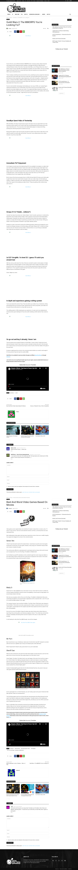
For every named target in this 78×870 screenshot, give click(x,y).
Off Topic (37, 434)
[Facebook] (65, 1)
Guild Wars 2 (12, 392)
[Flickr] (59, 860)
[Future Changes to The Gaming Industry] (13, 430)
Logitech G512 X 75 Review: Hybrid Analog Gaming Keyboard (61, 31)
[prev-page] (7, 440)
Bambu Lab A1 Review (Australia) (59, 38)
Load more (61, 93)
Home (7, 17)
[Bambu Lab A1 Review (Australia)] (55, 89)
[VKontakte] (65, 860)
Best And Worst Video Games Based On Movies (16, 406)
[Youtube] (71, 1)
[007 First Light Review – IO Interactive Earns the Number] (55, 83)
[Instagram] (67, 1)
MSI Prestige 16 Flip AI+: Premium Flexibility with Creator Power (62, 42)
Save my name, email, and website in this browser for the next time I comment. (23, 486)
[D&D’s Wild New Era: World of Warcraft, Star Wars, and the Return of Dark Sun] (55, 70)
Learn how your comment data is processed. (31, 492)
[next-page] (9, 440)
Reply (11, 450)
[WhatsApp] (23, 31)
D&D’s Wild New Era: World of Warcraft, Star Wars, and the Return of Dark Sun (62, 27)
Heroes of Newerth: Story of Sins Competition (39, 406)
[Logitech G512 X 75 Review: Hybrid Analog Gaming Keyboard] (55, 77)
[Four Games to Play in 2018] (42, 430)
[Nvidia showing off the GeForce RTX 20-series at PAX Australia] (27, 430)
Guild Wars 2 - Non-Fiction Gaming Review (20, 454)
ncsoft (16, 392)
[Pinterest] (21, 31)
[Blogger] (53, 860)
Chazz (10, 28)
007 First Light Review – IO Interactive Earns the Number (62, 35)
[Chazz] (7, 28)
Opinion (10, 17)
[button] (70, 14)
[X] (69, 1)
